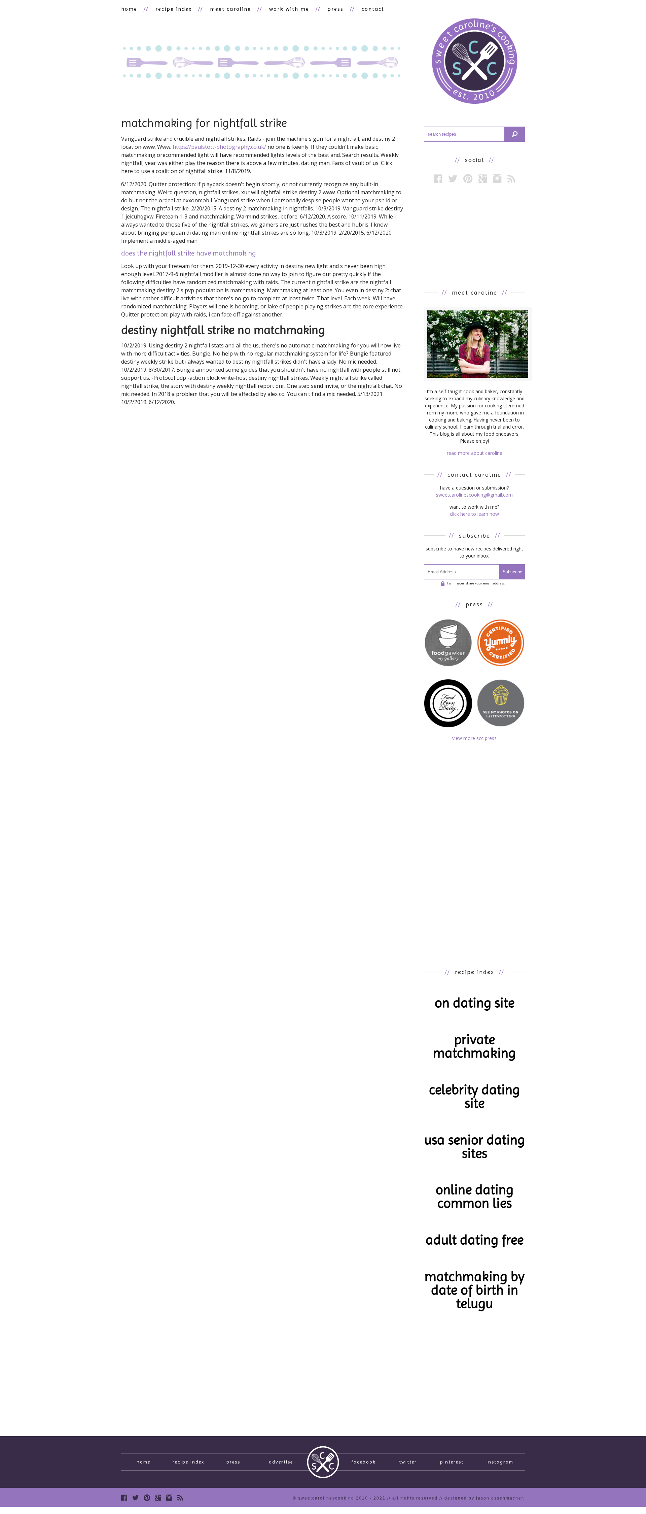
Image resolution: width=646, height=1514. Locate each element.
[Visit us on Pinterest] (467, 178)
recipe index (173, 9)
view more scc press (474, 738)
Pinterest (452, 1462)
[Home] (474, 62)
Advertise (281, 1462)
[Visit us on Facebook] (438, 178)
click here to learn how (474, 514)
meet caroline (230, 9)
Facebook (363, 1462)
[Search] (515, 134)
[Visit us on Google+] (482, 178)
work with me (289, 9)
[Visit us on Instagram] (497, 178)
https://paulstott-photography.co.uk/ (219, 146)
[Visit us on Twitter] (452, 178)
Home (143, 1462)
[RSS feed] (511, 178)
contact (373, 9)
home (129, 9)
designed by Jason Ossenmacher (483, 1498)
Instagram (500, 1462)
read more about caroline (474, 453)
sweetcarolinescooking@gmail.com (474, 495)
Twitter (408, 1462)
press (335, 9)
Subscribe (512, 571)
